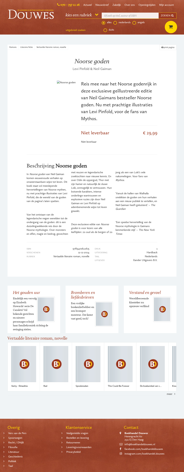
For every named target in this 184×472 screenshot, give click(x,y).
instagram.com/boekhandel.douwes (144, 453)
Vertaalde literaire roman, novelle (51, 47)
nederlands (125, 22)
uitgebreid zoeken (76, 30)
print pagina (168, 47)
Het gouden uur (26, 292)
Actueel (87, 4)
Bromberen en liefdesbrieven (83, 295)
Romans (13, 47)
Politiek (12, 461)
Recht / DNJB (16, 442)
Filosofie (12, 447)
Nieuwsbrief (102, 4)
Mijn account (166, 4)
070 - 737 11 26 (70, 4)
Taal (10, 466)
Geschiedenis (15, 456)
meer (170, 394)
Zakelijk (116, 4)
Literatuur (13, 451)
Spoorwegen (15, 437)
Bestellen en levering (77, 437)
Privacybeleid (73, 451)
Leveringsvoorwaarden (78, 447)
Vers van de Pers (17, 433)
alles (109, 22)
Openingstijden (147, 4)
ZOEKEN (166, 15)
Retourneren (73, 442)
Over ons (130, 4)
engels (141, 22)
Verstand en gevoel (145, 292)
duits (111, 29)
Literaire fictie (26, 47)
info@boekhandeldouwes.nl (140, 444)
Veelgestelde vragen (77, 433)
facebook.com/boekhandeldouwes (144, 449)
